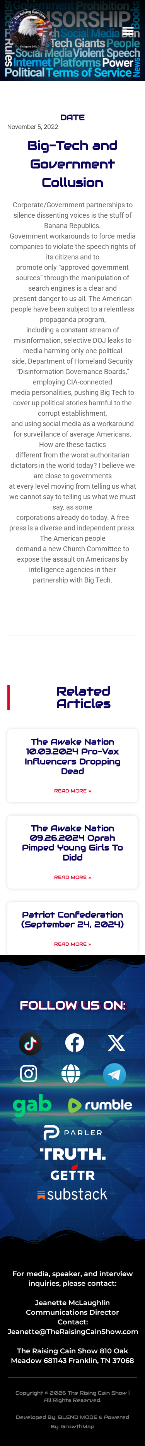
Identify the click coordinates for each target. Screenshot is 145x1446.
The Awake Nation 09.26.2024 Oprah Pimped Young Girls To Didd (72, 843)
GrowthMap (77, 1426)
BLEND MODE (77, 1417)
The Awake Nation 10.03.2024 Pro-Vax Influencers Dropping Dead (73, 756)
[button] (128, 31)
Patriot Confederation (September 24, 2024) (72, 919)
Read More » (72, 791)
